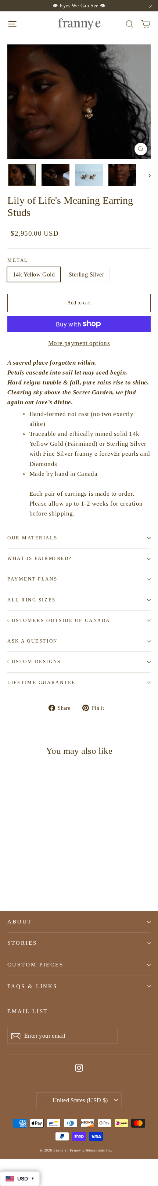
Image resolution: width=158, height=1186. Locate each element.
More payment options (79, 343)
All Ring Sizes (31, 600)
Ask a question (32, 641)
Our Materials (32, 537)
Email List (27, 1011)
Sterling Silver (86, 274)
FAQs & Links (32, 986)
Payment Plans (32, 579)
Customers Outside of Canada (58, 620)
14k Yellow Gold (34, 274)
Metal (17, 260)
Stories (22, 943)
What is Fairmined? (39, 558)
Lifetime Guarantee (41, 682)
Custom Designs (34, 661)
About (19, 922)
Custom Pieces (35, 965)
